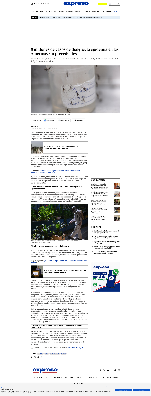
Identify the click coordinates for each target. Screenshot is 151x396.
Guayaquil (79, 11)
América (40, 353)
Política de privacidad (106, 386)
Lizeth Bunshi (56, 17)
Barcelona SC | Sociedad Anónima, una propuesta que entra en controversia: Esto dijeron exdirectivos (99, 186)
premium (117, 11)
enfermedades (54, 353)
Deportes (95, 11)
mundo (109, 11)
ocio (103, 11)
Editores (81, 378)
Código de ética (40, 378)
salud (46, 353)
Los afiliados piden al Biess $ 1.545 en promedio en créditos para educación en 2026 (99, 194)
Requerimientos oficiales (62, 378)
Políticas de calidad (110, 378)
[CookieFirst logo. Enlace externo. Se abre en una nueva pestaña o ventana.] (2, 387)
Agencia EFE (35, 126)
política (43, 11)
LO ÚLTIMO (34, 11)
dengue (63, 353)
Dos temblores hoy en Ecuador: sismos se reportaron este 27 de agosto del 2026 (106, 237)
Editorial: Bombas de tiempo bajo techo (89, 17)
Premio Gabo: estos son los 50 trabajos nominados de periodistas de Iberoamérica (65, 272)
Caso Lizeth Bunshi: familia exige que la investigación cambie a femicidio (105, 252)
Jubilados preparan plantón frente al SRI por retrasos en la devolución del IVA (107, 247)
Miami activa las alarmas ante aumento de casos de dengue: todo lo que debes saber (58, 188)
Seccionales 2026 (69, 17)
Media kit (93, 378)
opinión (61, 11)
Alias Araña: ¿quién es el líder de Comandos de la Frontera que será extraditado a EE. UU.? (98, 202)
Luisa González (44, 17)
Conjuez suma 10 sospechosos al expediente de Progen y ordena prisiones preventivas (99, 210)
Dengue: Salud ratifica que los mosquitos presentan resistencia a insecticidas (57, 326)
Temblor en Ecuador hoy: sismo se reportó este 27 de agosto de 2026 (106, 231)
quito (87, 11)
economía (53, 11)
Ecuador (69, 11)
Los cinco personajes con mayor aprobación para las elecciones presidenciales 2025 (55, 172)
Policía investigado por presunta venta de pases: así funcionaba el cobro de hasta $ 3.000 (100, 218)
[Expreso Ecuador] (45, 372)
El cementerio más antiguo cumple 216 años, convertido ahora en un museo (61, 147)
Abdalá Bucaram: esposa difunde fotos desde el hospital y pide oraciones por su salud (107, 242)
